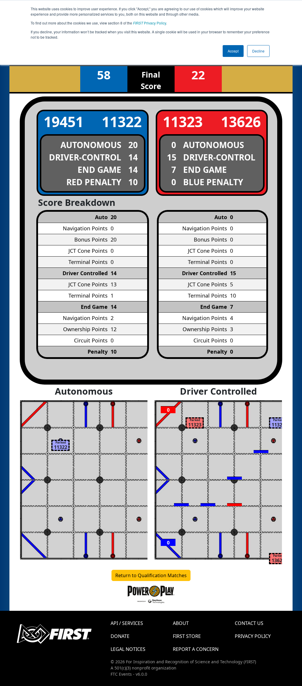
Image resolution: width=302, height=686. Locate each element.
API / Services (127, 623)
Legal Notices (128, 649)
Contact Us (249, 623)
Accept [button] (233, 50)
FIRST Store (187, 636)
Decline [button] (258, 50)
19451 (63, 121)
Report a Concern (196, 649)
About (181, 623)
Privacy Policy (149, 22)
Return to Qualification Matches (151, 575)
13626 (241, 121)
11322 (122, 121)
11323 (183, 121)
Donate (120, 636)
